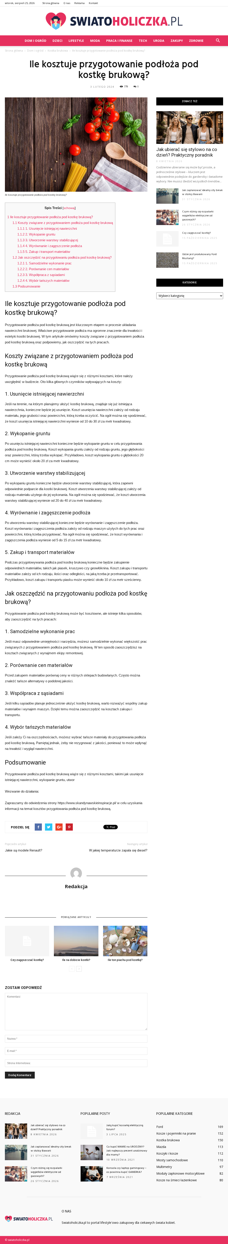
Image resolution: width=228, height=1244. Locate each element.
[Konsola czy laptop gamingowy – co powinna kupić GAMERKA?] (92, 1174)
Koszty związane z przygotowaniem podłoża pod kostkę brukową (62, 223)
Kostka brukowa (168, 1140)
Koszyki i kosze (167, 1153)
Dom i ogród (35, 40)
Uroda (158, 40)
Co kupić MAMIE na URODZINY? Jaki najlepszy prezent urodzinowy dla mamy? (126, 1151)
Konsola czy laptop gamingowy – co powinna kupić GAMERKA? (126, 1170)
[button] (217, 40)
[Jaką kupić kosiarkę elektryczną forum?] (92, 1131)
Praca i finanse (119, 40)
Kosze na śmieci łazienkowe (176, 1180)
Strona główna (50, 3)
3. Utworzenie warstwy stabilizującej (47, 240)
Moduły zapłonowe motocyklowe (180, 1173)
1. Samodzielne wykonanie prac (44, 263)
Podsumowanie (26, 286)
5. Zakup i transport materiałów (43, 252)
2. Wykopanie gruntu (36, 234)
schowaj (69, 208)
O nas (66, 3)
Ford (159, 1127)
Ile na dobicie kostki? (76, 960)
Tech (143, 40)
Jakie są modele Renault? (23, 850)
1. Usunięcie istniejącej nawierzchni (47, 228)
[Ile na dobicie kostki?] (76, 941)
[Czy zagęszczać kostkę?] (27, 941)
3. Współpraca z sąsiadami (41, 275)
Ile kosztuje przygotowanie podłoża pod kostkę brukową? (50, 217)
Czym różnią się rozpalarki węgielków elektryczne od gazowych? (198, 215)
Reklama (79, 3)
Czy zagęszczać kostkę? (27, 960)
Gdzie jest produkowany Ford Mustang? (199, 256)
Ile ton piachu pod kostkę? (125, 960)
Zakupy (177, 40)
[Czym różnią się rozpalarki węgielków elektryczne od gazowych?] (167, 217)
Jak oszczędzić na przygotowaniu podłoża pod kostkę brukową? (62, 257)
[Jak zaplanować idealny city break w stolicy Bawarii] (167, 196)
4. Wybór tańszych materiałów (43, 280)
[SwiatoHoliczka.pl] (114, 21)
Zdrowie (196, 40)
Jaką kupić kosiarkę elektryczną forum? (124, 1127)
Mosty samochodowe (172, 1160)
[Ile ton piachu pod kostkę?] (125, 941)
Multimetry (164, 1167)
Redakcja (76, 886)
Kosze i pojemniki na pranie (176, 1133)
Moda (95, 40)
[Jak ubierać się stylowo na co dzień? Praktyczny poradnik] (189, 127)
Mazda (161, 1147)
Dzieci (57, 40)
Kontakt (93, 3)
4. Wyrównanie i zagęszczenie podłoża (49, 246)
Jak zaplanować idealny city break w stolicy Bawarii (202, 192)
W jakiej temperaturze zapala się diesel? (118, 850)
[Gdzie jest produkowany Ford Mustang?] (167, 260)
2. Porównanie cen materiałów (43, 269)
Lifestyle (76, 40)
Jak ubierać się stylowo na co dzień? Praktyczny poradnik (186, 152)
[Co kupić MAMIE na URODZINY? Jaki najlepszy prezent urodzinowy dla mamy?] (92, 1152)
